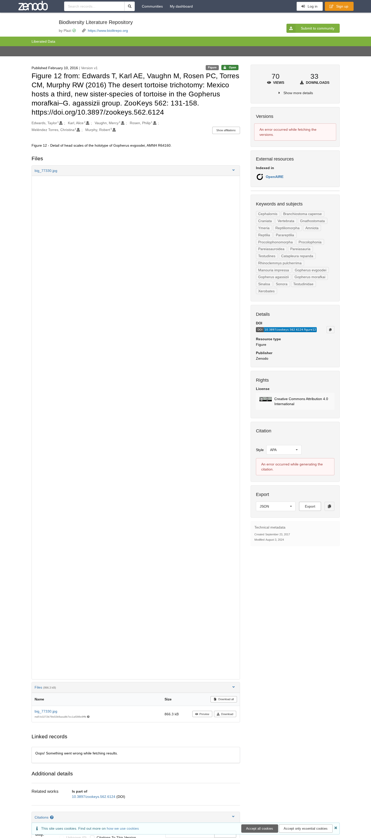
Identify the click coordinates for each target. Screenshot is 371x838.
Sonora (281, 284)
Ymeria (264, 228)
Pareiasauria (300, 249)
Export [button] (310, 506)
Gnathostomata (312, 221)
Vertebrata (286, 221)
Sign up (341, 6)
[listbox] (284, 450)
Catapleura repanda (297, 256)
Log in (312, 6)
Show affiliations (226, 130)
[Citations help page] (52, 817)
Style (260, 450)
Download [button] (227, 714)
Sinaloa (264, 284)
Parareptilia (285, 235)
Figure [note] (212, 67)
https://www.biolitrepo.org (108, 31)
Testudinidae (303, 284)
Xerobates (266, 291)
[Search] (129, 6)
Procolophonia (310, 242)
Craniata (265, 221)
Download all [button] (226, 699)
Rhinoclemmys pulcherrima (280, 263)
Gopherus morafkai (310, 277)
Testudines (266, 256)
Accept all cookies (259, 828)
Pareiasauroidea (271, 249)
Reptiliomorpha (287, 228)
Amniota (312, 228)
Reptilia (264, 235)
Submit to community (317, 28)
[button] (136, 170)
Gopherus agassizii (273, 277)
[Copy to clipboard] (330, 329)
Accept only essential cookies (306, 828)
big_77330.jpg (46, 711)
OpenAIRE (274, 177)
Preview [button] (204, 714)
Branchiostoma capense (302, 214)
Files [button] (45, 687)
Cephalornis (267, 214)
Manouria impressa (273, 270)
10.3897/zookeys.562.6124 (94, 797)
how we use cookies (123, 828)
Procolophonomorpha (275, 242)
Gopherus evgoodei (310, 270)
